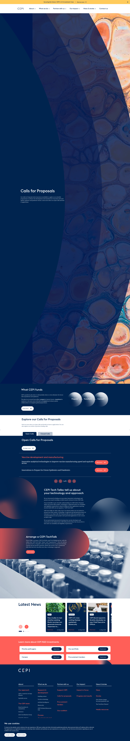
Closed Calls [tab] (45, 434)
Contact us (103, 8)
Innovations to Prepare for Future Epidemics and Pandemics (62, 470)
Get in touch (30, 551)
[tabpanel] (65, 461)
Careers (40, 657)
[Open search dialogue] (111, 9)
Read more (50, 629)
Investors (20, 711)
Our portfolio (87, 649)
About (31, 8)
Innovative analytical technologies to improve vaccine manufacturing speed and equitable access (62, 462)
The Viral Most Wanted (102, 704)
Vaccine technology (43, 699)
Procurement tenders (87, 657)
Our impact (74, 8)
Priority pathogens (40, 649)
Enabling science (42, 696)
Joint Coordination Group (25, 714)
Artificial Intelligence (43, 702)
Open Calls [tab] (29, 434)
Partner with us (59, 8)
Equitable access (22, 698)
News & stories (88, 8)
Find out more (80, 2)
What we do (43, 8)
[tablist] (65, 434)
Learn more (25, 408)
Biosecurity (41, 705)
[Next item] (26, 627)
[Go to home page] (22, 9)
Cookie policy (15, 730)
